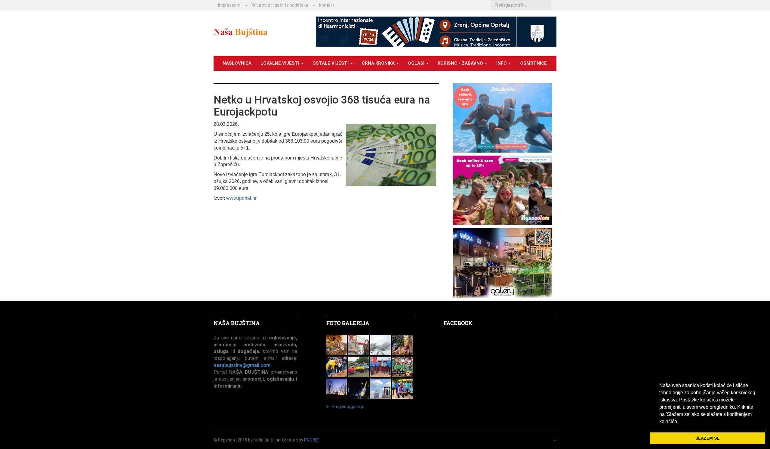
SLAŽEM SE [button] (707, 438)
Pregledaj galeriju (348, 406)
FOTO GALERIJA (347, 323)
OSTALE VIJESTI (331, 63)
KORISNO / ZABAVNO (461, 63)
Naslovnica (237, 63)
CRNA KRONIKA (379, 63)
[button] (679, 422)
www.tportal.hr (241, 198)
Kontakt (326, 5)
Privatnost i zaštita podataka (279, 5)
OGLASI (417, 63)
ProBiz (311, 440)
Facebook (458, 323)
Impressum (229, 5)
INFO (502, 63)
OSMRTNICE (533, 63)
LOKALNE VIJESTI (280, 63)
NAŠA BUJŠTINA (237, 323)
